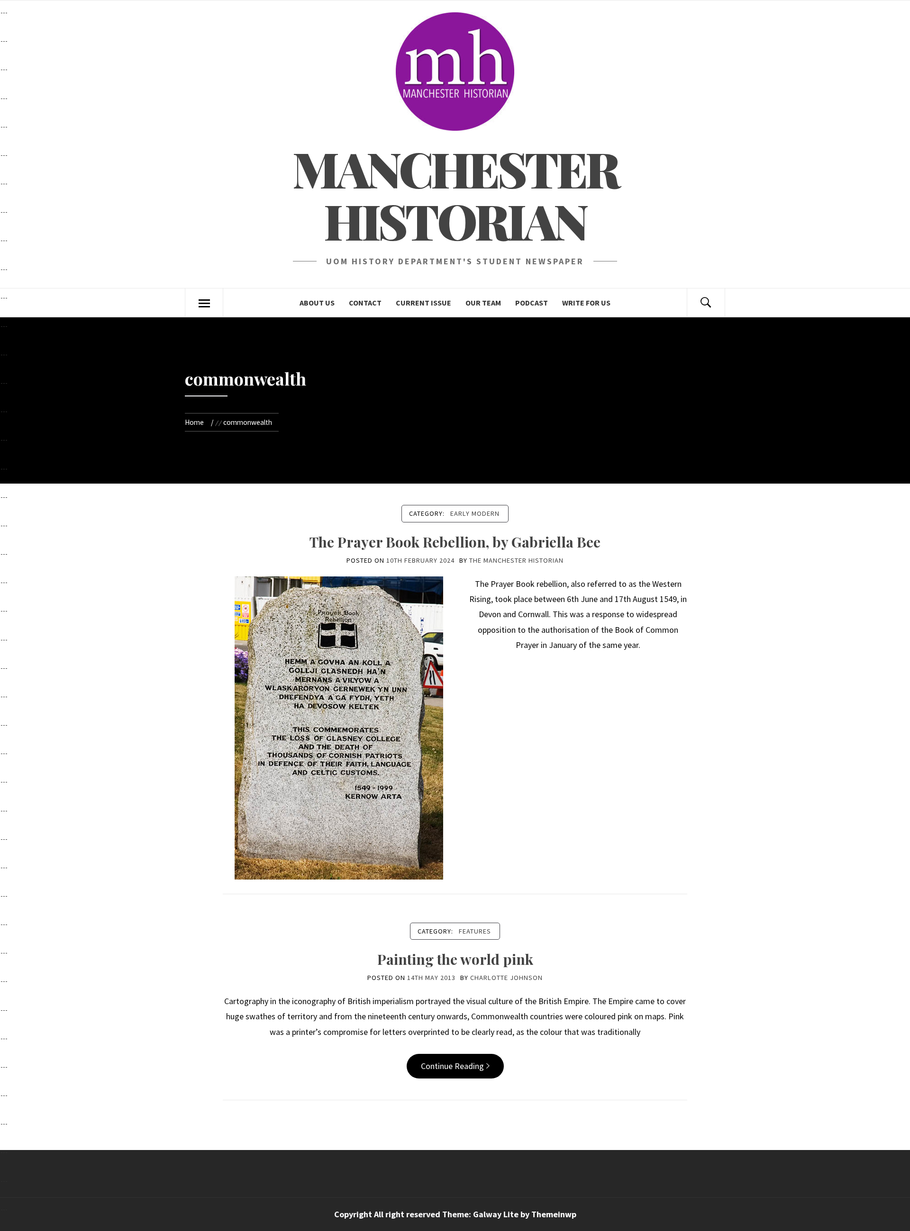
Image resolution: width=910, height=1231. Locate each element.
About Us (317, 302)
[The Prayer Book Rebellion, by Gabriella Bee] (339, 726)
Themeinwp (553, 1214)
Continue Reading (452, 1065)
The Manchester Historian (516, 560)
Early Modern (475, 513)
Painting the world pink (455, 959)
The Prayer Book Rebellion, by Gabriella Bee (455, 541)
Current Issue (423, 302)
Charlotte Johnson (506, 977)
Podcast (531, 302)
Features (475, 931)
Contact (365, 302)
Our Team (483, 302)
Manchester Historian (455, 194)
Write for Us (586, 302)
